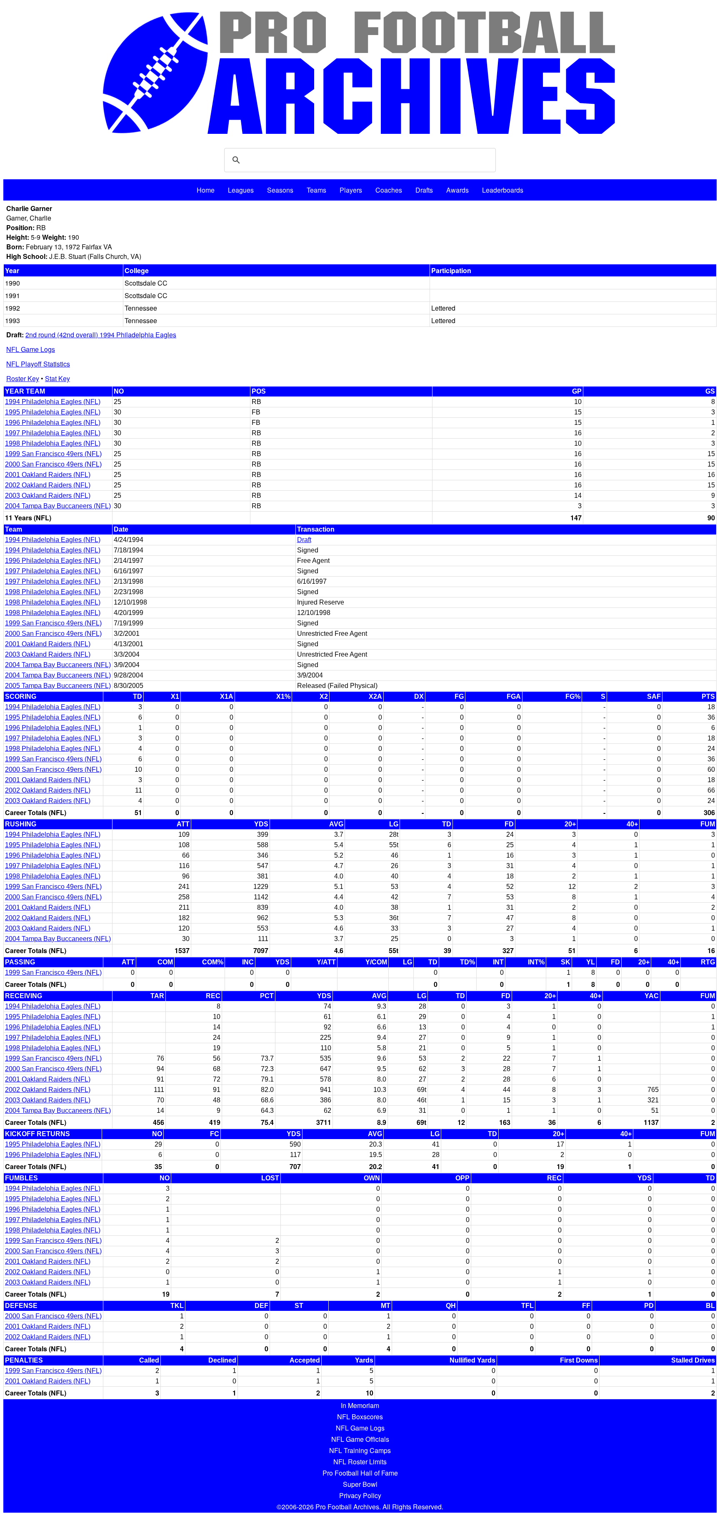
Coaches (388, 190)
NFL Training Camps (360, 1450)
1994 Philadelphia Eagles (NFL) (52, 401)
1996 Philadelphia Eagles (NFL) (52, 422)
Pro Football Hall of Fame (360, 1473)
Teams (316, 190)
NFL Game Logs (30, 349)
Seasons (280, 190)
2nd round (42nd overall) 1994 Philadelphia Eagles (100, 334)
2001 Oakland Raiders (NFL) (47, 474)
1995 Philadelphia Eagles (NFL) (52, 412)
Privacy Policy (360, 1495)
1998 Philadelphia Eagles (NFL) (52, 443)
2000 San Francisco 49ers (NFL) (53, 464)
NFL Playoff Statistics (38, 364)
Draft (304, 539)
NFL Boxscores (360, 1416)
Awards (457, 190)
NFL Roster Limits (360, 1461)
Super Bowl (360, 1484)
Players (351, 190)
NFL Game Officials (360, 1439)
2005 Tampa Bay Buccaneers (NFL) (58, 685)
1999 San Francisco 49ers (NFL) (53, 453)
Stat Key (57, 378)
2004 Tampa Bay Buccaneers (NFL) (58, 506)
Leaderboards (502, 190)
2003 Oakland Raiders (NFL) (47, 495)
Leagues (241, 190)
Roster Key (22, 378)
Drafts (424, 190)
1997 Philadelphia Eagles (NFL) (52, 433)
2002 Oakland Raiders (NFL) (47, 485)
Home (206, 190)
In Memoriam (360, 1405)
